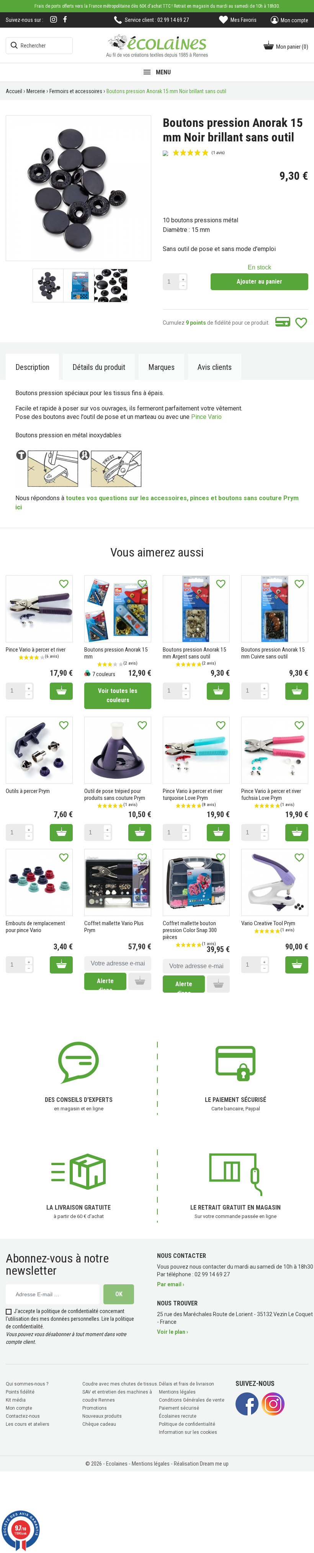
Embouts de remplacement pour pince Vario (35, 927)
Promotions (94, 1408)
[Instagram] (53, 20)
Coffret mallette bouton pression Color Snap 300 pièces (190, 930)
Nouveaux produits (102, 1416)
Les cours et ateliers (27, 1424)
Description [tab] (32, 367)
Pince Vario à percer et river (35, 649)
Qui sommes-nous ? (27, 1384)
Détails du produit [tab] (98, 367)
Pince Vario (206, 416)
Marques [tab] (161, 367)
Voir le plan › (172, 1332)
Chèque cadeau (99, 1424)
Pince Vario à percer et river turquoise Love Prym (192, 794)
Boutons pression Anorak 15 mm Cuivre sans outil (272, 653)
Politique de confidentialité (187, 1424)
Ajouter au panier (259, 281)
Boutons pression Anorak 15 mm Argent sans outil (194, 653)
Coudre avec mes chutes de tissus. (120, 1384)
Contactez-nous (23, 1416)
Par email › (170, 1284)
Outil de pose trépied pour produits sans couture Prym (114, 794)
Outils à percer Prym (28, 791)
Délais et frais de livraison (186, 1384)
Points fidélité (20, 1392)
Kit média (16, 1400)
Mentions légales (177, 1392)
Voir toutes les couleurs (117, 695)
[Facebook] (65, 19)
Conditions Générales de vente (191, 1400)
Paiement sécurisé (179, 1408)
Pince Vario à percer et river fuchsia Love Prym (271, 794)
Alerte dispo (105, 983)
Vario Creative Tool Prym (268, 923)
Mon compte (19, 1408)
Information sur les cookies (188, 1432)
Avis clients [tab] (215, 367)
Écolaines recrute (177, 1416)
